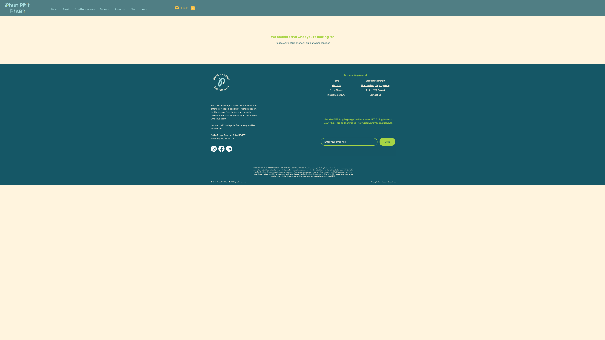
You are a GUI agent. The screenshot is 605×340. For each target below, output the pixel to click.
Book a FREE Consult (375, 90)
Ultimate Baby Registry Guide (375, 85)
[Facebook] (221, 149)
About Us (336, 85)
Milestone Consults (337, 95)
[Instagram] (214, 149)
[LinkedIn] (229, 149)
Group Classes (336, 90)
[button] (104, 8)
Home (336, 81)
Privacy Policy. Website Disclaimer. (383, 182)
